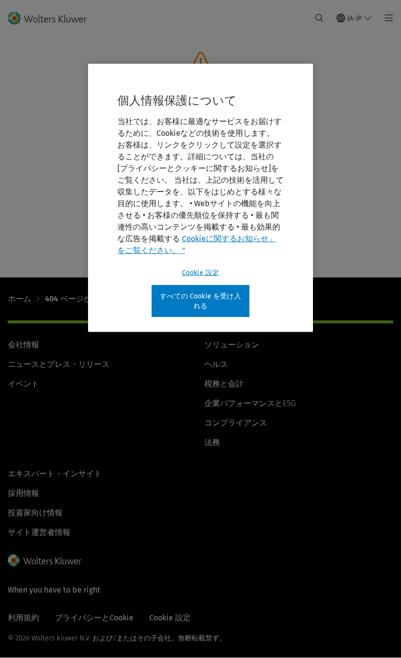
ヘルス (216, 364)
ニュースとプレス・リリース (59, 364)
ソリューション (231, 344)
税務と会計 (224, 383)
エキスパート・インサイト (55, 473)
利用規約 (23, 617)
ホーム (19, 298)
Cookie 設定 (200, 273)
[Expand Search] (319, 18)
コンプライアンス (235, 422)
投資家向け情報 (35, 512)
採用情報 (23, 493)
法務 (212, 442)
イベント (23, 383)
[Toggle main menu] (386, 18)
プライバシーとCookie (94, 617)
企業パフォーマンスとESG (250, 403)
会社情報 (23, 344)
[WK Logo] (44, 560)
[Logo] (53, 18)
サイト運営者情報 (39, 532)
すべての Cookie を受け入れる (200, 301)
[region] (200, 198)
